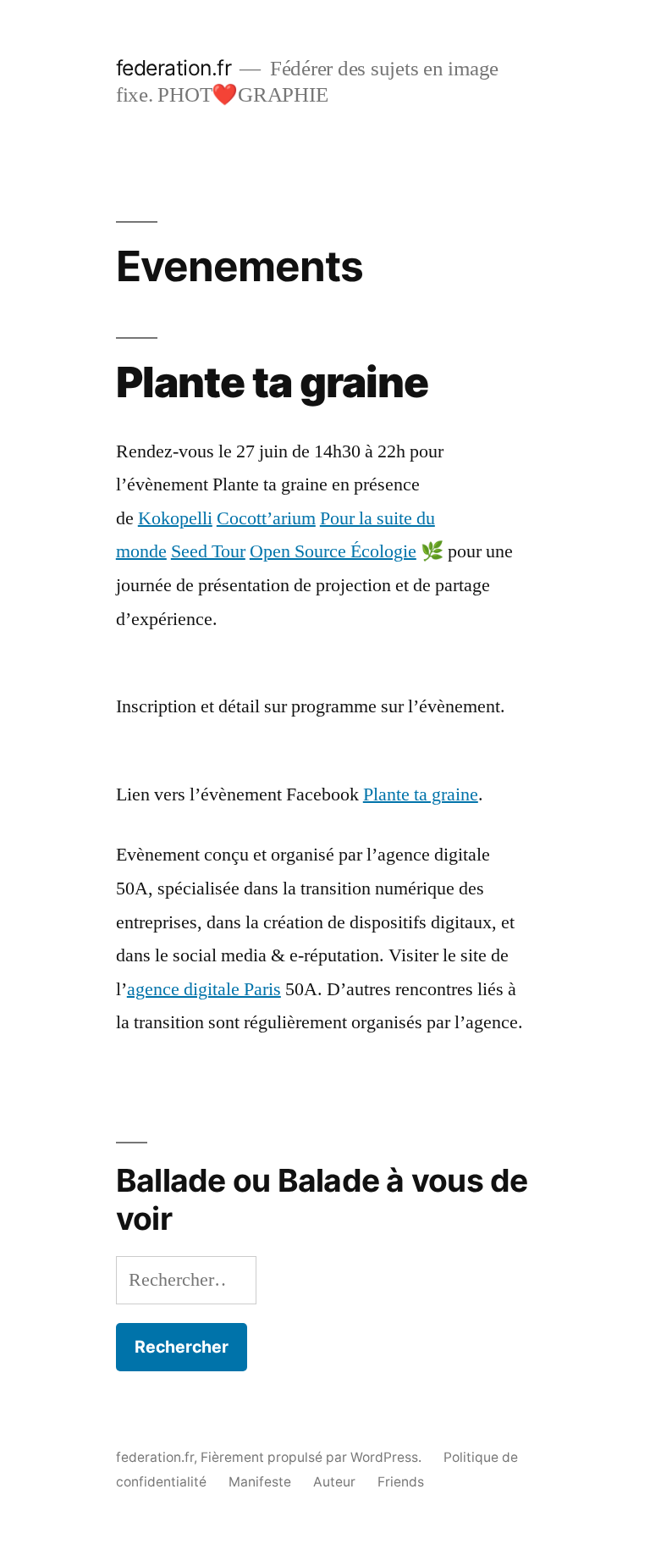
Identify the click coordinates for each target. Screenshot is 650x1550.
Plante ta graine (420, 794)
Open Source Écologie (333, 551)
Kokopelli (175, 518)
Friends (400, 1482)
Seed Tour (208, 551)
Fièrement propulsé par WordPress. (313, 1457)
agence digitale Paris (204, 989)
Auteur (334, 1482)
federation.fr (174, 67)
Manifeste (260, 1482)
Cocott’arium (266, 518)
